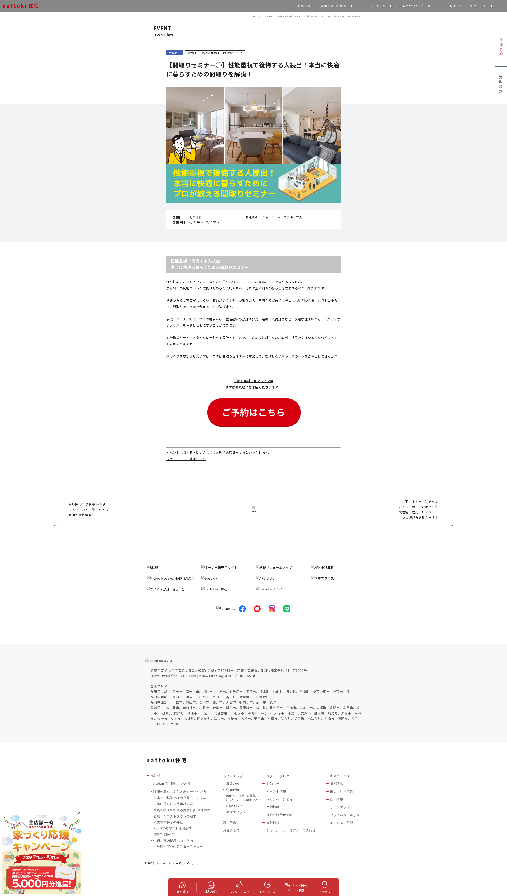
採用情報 (336, 799)
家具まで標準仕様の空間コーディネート (183, 798)
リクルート (478, 6)
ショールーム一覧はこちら (186, 458)
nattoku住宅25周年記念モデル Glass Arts (243, 798)
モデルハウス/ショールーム (416, 6)
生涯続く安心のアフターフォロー (178, 846)
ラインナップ (233, 776)
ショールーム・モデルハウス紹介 (291, 830)
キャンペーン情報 (279, 799)
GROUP (453, 6)
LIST (253, 511)
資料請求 (336, 783)
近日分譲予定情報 (279, 815)
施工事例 (229, 822)
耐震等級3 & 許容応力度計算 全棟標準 (182, 810)
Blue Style (234, 806)
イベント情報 (266, 16)
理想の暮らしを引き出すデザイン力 (179, 792)
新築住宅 (304, 6)
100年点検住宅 (164, 834)
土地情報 (273, 807)
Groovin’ (233, 790)
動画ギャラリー (341, 776)
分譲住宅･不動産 (333, 6)
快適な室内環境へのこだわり (174, 841)
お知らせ (273, 784)
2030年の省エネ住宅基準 (172, 828)
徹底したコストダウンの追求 (174, 816)
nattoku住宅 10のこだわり (171, 783)
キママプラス (236, 812)
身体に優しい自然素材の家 (173, 804)
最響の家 (232, 783)
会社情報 (273, 822)
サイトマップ (340, 807)
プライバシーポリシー (346, 815)
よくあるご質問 (341, 823)
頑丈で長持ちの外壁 (168, 822)
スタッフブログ (277, 776)
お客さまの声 (233, 830)
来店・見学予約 (341, 791)
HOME (255, 16)
